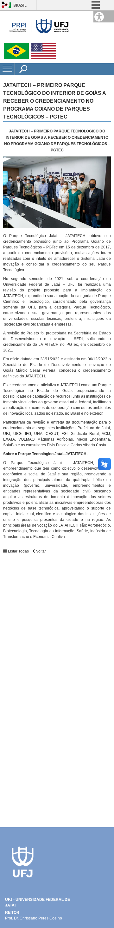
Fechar (94, 25)
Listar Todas (18, 551)
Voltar (40, 551)
